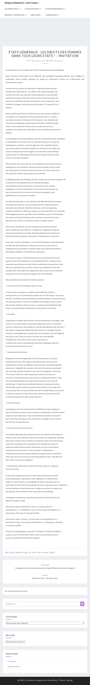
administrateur (56, 61)
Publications (35, 15)
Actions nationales (32, 9)
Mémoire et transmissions (15, 15)
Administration (14, 666)
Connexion (12, 661)
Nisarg (70, 680)
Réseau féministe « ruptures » (22, 2)
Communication (51, 15)
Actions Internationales (54, 9)
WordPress (52, 680)
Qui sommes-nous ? (12, 9)
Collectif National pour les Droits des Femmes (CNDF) (31, 552)
